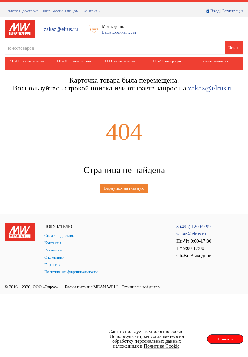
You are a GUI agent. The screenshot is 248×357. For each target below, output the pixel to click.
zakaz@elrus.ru (61, 29)
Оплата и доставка (22, 11)
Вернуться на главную (124, 188)
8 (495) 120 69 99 (193, 226)
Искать (234, 47)
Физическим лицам (61, 11)
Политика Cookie (161, 346)
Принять (225, 339)
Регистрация (232, 10)
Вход (215, 10)
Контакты (91, 11)
